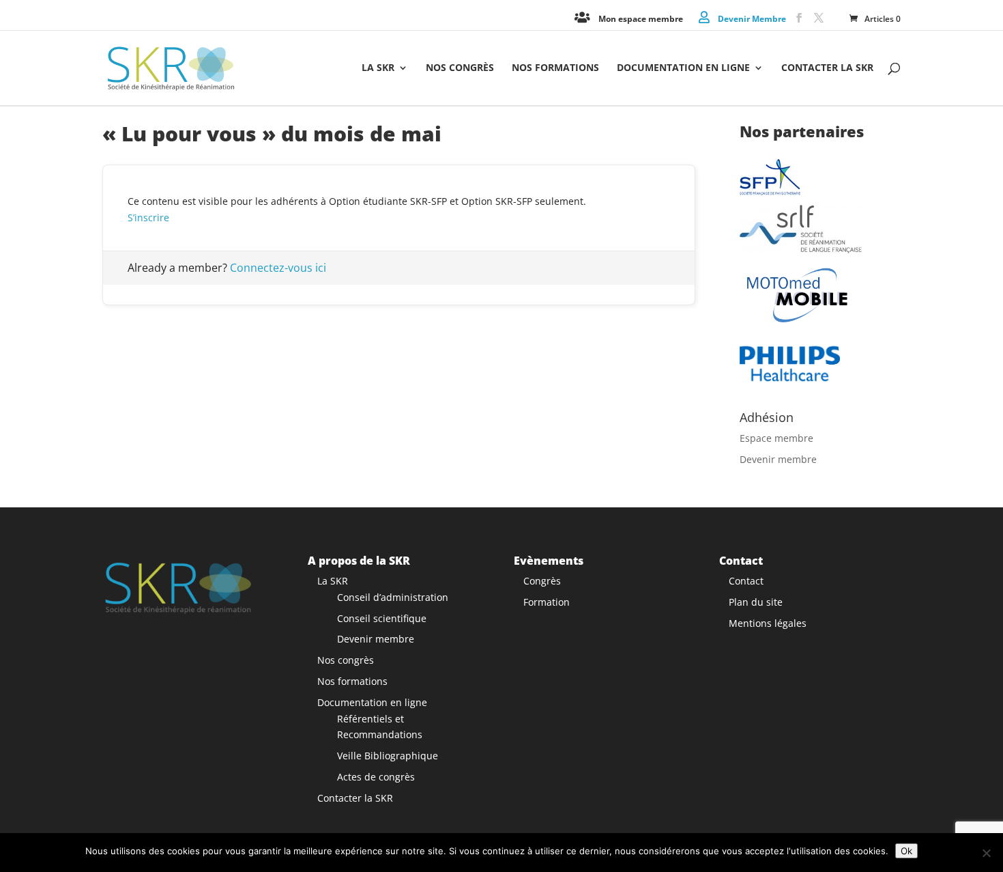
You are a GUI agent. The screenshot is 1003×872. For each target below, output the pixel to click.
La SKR (378, 68)
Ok (906, 850)
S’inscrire (148, 217)
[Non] (986, 853)
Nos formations (555, 68)
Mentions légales (767, 623)
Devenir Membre (752, 18)
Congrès (542, 580)
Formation (546, 601)
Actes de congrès (376, 776)
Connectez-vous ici (278, 267)
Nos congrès (460, 68)
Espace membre (776, 438)
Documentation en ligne (683, 68)
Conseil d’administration (392, 597)
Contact (746, 580)
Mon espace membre (640, 18)
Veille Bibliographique (387, 755)
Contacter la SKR (827, 68)
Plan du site (756, 601)
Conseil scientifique (381, 618)
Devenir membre (778, 459)
